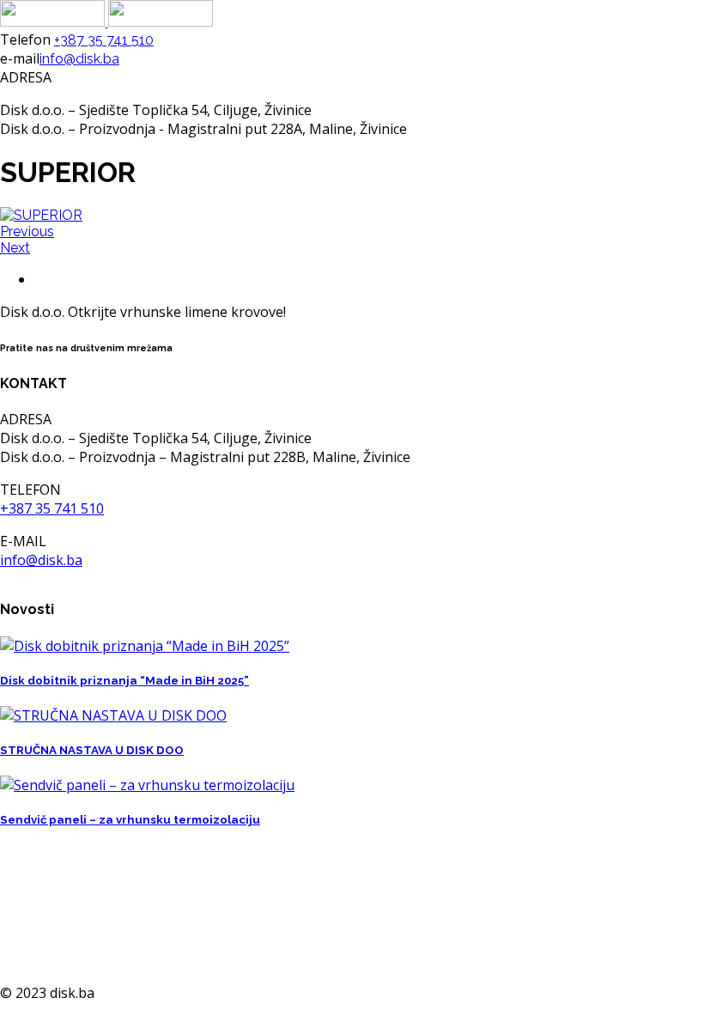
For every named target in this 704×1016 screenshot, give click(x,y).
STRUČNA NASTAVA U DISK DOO (92, 750)
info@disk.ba (79, 59)
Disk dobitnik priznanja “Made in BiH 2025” (124, 680)
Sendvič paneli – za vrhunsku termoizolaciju (130, 819)
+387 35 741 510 (104, 40)
